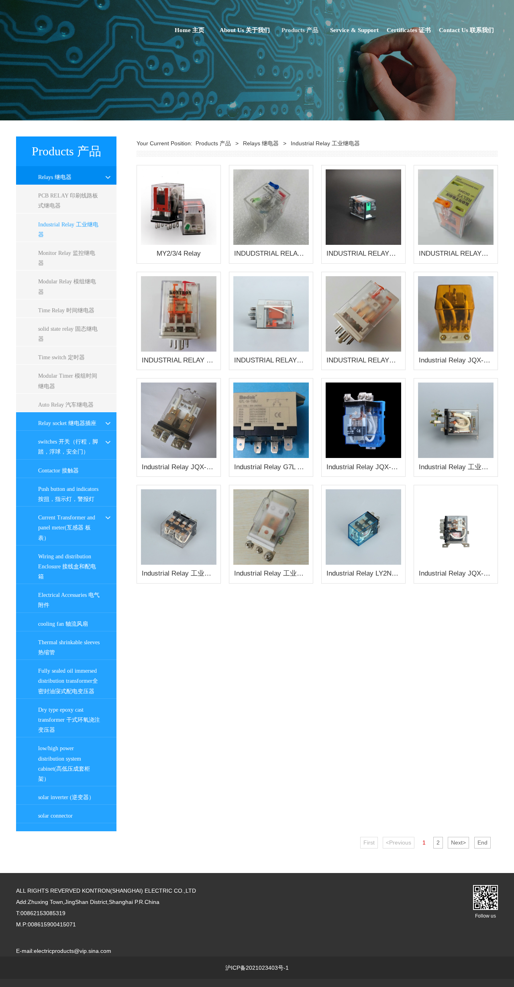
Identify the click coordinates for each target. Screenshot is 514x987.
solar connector (55, 816)
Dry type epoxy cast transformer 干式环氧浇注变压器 (69, 720)
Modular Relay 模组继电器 (67, 287)
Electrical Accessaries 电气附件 (69, 600)
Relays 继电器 (54, 177)
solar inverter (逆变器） (66, 797)
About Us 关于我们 (245, 30)
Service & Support (354, 30)
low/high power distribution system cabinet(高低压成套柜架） (64, 763)
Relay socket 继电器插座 (67, 423)
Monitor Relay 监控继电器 (66, 258)
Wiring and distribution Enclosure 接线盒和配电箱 (67, 567)
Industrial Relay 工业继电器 (68, 230)
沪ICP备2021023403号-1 (257, 968)
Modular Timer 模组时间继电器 (67, 381)
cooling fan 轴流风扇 (63, 624)
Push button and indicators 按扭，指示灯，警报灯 (68, 494)
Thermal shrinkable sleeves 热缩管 (69, 647)
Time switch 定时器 (61, 357)
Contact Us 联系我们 (466, 30)
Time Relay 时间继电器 (66, 310)
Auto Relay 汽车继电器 (66, 405)
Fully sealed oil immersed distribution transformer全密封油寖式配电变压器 (68, 681)
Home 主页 (189, 30)
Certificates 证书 (409, 30)
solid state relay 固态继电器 (68, 334)
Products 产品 (299, 30)
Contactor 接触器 (58, 471)
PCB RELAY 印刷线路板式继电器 (68, 201)
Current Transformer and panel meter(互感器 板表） (66, 528)
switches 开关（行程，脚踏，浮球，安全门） (68, 447)
